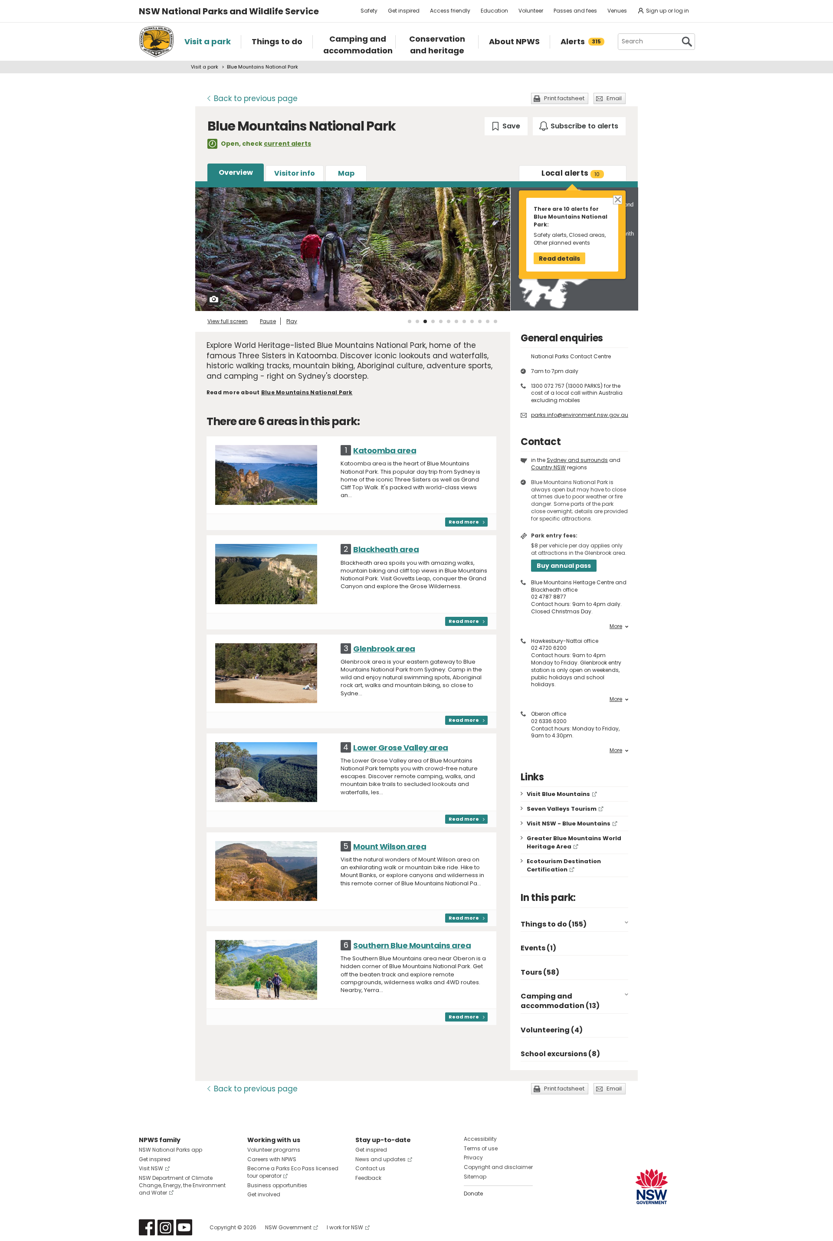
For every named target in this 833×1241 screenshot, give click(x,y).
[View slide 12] (495, 321)
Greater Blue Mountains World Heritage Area (574, 842)
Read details (559, 258)
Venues (617, 10)
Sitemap (475, 1176)
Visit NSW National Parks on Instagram (165, 1227)
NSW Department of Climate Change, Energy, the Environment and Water (182, 1185)
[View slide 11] (487, 321)
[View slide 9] (472, 321)
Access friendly (450, 10)
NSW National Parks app (170, 1149)
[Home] (156, 41)
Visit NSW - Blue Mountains (568, 823)
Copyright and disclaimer (498, 1167)
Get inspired (404, 10)
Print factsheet (564, 98)
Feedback (368, 1178)
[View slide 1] (409, 321)
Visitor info (294, 173)
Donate (473, 1193)
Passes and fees (575, 10)
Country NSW (548, 467)
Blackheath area (386, 549)
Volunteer (530, 10)
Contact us (370, 1168)
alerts (570, 173)
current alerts (287, 143)
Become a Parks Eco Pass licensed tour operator (292, 1172)
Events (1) (538, 948)
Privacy (473, 1157)
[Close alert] (617, 199)
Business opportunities (277, 1185)
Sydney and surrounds (577, 460)
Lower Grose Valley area (400, 747)
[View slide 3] (425, 321)
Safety (369, 10)
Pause (268, 321)
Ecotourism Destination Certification (564, 865)
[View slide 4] (433, 321)
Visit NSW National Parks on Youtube (184, 1227)
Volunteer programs (273, 1149)
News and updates (380, 1159)
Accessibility (480, 1139)
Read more (464, 521)
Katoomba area (384, 450)
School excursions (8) (560, 1054)
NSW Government (288, 1227)
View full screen (227, 321)
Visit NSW (151, 1168)
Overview (236, 172)
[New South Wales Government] (652, 1186)
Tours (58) (540, 972)
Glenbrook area (384, 648)
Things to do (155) (554, 924)
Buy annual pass (564, 565)
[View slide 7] (456, 321)
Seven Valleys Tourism (562, 809)
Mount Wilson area (389, 846)
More (616, 626)
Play (291, 321)
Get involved (263, 1194)
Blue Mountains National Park (307, 392)
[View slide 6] (448, 321)
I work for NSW (345, 1227)
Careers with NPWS (271, 1159)
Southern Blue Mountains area (412, 945)
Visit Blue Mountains (558, 794)
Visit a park (204, 66)
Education (494, 10)
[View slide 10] (480, 321)
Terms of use (481, 1148)
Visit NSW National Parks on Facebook (147, 1227)
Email (614, 98)
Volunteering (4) (552, 1030)
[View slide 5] (441, 321)
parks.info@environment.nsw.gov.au (579, 415)
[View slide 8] (464, 321)
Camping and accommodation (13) (560, 1001)
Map (346, 173)
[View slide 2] (417, 321)
